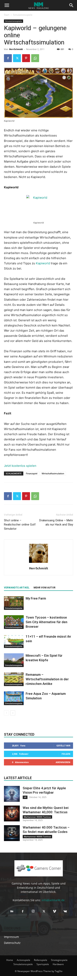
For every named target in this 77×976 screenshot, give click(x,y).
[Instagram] (33, 911)
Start (6, 14)
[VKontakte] (65, 911)
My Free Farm (36, 598)
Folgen (66, 753)
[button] (6, 5)
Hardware (58, 964)
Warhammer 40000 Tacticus (37, 816)
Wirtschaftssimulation (53, 473)
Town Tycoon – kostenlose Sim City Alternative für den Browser (46, 622)
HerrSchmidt (16, 49)
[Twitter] (17, 58)
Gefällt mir (63, 745)
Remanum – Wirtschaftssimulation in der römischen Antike (47, 679)
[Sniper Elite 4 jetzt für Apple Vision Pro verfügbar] (12, 794)
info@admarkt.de (53, 900)
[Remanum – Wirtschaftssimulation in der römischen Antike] (14, 679)
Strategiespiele (59, 960)
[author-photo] (38, 562)
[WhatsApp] (35, 58)
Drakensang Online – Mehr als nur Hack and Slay (56, 522)
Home (9, 960)
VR (25, 797)
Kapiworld (43, 263)
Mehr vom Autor (44, 587)
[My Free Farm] (14, 603)
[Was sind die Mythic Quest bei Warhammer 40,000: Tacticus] (12, 813)
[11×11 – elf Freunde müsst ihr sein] (14, 641)
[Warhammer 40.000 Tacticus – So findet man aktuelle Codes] (12, 833)
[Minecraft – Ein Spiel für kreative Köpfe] (14, 660)
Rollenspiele (40, 960)
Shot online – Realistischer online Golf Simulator (20, 524)
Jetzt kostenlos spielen (20, 466)
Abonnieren (63, 762)
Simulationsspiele (22, 14)
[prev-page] (6, 712)
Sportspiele (43, 964)
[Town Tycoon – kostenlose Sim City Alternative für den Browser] (14, 622)
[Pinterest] (26, 58)
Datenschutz (12, 943)
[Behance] (12, 911)
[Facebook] (8, 58)
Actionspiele (23, 960)
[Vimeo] (54, 911)
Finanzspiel (31, 473)
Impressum (11, 937)
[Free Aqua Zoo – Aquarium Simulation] (14, 698)
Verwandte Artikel (16, 587)
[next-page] (12, 712)
